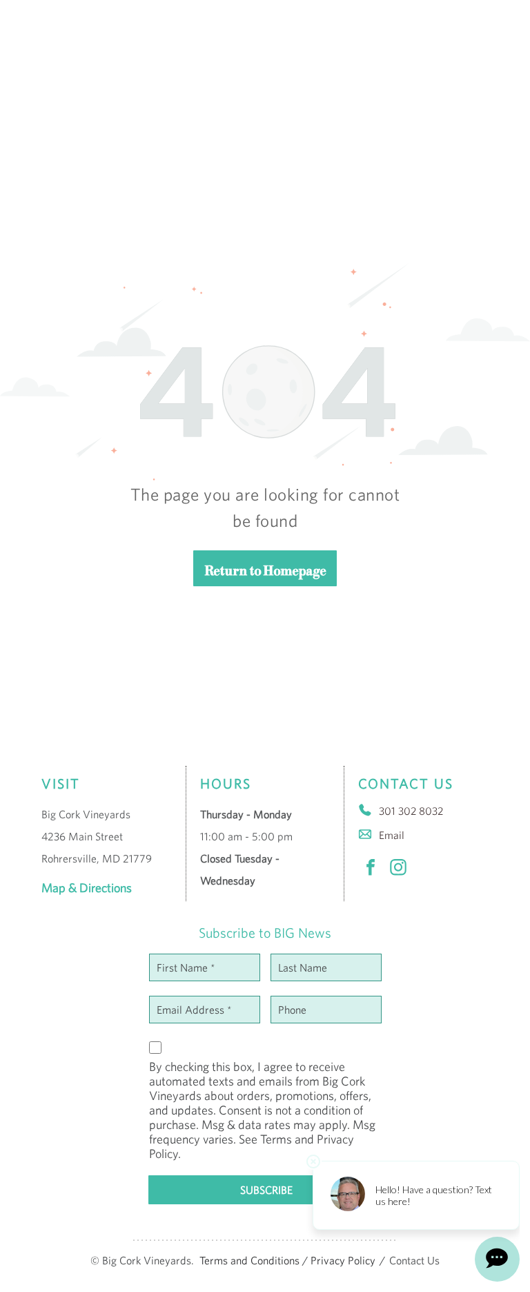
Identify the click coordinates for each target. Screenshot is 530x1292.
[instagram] (398, 869)
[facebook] (370, 869)
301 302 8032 (411, 810)
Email (391, 835)
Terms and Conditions (249, 1260)
